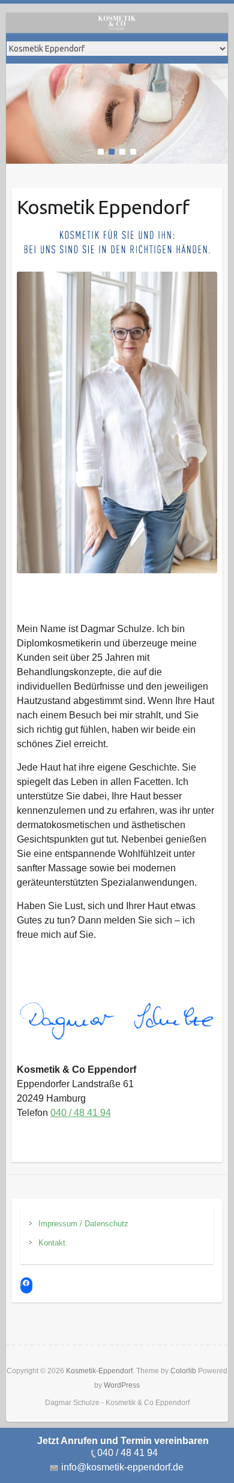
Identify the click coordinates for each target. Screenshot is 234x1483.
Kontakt (51, 1242)
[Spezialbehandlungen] (117, 71)
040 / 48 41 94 (80, 1113)
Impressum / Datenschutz (83, 1223)
